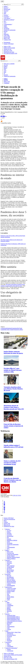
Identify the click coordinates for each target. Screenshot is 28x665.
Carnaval (9, 604)
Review (6, 31)
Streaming (9, 611)
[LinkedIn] (4, 508)
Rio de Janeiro (10, 570)
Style (5, 22)
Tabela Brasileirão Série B (13, 618)
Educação (6, 34)
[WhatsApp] (4, 512)
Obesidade (9, 640)
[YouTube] (4, 505)
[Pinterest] (4, 509)
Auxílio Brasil (10, 567)
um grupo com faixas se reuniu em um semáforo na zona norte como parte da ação (13, 285)
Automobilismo (10, 626)
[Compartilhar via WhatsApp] (5, 116)
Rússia (8, 598)
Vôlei (8, 625)
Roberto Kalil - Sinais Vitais (14, 632)
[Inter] (5, 500)
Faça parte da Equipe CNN (10, 53)
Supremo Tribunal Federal (13, 557)
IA (4, 73)
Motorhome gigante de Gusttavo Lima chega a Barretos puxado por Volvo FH (14, 407)
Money (5, 68)
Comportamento (8, 24)
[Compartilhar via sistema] (1, 119)
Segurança (9, 563)
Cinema (9, 606)
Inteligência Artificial (9, 19)
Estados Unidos (11, 591)
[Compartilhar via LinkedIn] (3, 116)
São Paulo (9, 568)
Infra (5, 13)
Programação (7, 42)
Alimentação (10, 633)
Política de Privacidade (9, 47)
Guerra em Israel (11, 590)
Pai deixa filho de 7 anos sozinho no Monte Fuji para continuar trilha (13, 370)
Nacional (6, 10)
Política (5, 6)
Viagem (9, 649)
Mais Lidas (5, 333)
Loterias (9, 584)
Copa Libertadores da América (14, 621)
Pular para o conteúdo (9, 63)
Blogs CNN (7, 38)
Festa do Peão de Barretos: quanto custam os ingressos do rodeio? (13, 425)
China (8, 599)
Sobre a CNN (7, 46)
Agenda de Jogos (11, 615)
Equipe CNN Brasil (8, 43)
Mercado (9, 575)
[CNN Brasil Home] (9, 59)
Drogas (8, 639)
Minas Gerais (10, 571)
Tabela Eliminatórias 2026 (13, 619)
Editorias (7, 529)
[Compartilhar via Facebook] (1, 116)
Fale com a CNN (8, 50)
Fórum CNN (7, 37)
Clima (8, 564)
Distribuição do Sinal (9, 52)
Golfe (8, 628)
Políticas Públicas (11, 558)
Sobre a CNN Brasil (9, 653)
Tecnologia (6, 28)
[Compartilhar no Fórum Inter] (1, 121)
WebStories (5, 431)
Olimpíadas (9, 622)
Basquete (9, 623)
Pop (5, 21)
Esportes (6, 15)
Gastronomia (10, 650)
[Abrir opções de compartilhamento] (3, 118)
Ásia (8, 594)
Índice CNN (7, 81)
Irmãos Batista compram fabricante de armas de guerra (13, 352)
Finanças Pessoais (11, 582)
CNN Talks (6, 35)
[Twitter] (4, 501)
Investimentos (10, 577)
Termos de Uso (7, 49)
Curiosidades (10, 646)
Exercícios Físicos (11, 635)
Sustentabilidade (11, 585)
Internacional (7, 9)
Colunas (6, 522)
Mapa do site (7, 525)
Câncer (8, 638)
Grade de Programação (9, 519)
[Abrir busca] (23, 4)
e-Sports (9, 629)
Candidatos (6, 83)
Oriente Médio (10, 597)
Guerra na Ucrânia (11, 588)
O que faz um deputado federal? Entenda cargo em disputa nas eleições (12, 479)
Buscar (5, 4)
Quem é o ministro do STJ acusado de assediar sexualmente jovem (12, 462)
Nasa (8, 643)
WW (5, 69)
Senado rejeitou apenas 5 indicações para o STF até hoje (13, 446)
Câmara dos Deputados (12, 554)
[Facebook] (4, 503)
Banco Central (10, 578)
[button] (14, 441)
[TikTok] (4, 511)
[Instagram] (4, 506)
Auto (5, 32)
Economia (6, 16)
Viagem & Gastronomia (9, 30)
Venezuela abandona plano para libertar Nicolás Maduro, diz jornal (13, 388)
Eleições (6, 7)
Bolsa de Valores (11, 580)
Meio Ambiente (10, 565)
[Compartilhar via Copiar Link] (6, 116)
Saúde (5, 25)
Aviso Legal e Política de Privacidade (13, 654)
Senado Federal (10, 555)
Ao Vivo (9, 530)
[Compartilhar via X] (2, 116)
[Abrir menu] (2, 1)
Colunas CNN (7, 39)
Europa (8, 592)
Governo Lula (10, 553)
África (8, 595)
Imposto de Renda (11, 581)
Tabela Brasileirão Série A (13, 616)
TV (8, 612)
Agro (5, 12)
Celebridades (10, 605)
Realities (9, 609)
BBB (8, 602)
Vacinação (9, 636)
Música (8, 608)
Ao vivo (6, 65)
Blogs (5, 520)
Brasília (9, 572)
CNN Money (7, 18)
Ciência (5, 27)
